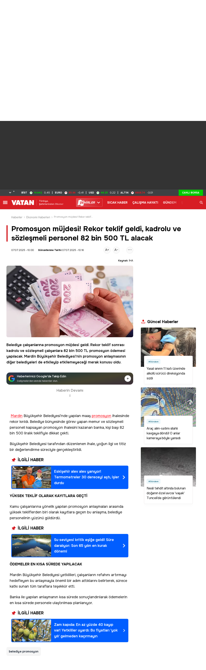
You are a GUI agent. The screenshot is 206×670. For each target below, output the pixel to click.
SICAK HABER (117, 203)
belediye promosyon (23, 651)
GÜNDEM (169, 203)
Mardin (30, 356)
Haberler (17, 217)
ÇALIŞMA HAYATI (145, 203)
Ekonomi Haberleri (38, 217)
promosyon (55, 345)
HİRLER (87, 203)
